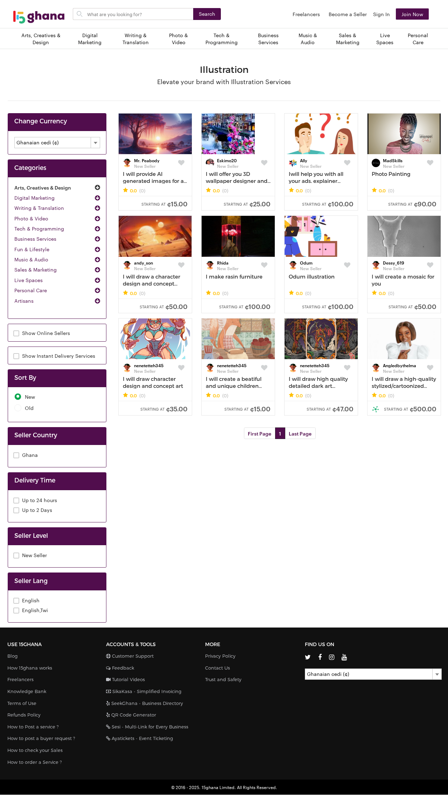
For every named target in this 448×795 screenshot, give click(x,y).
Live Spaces (384, 39)
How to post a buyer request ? (41, 738)
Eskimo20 (227, 160)
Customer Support (132, 656)
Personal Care (418, 39)
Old (29, 408)
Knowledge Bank (26, 691)
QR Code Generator (133, 715)
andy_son (143, 262)
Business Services (268, 39)
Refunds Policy (24, 715)
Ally (303, 160)
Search (207, 13)
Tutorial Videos (128, 679)
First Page (259, 433)
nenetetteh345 (148, 365)
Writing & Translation (135, 39)
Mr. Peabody (147, 160)
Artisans (24, 300)
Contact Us (217, 668)
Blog (12, 656)
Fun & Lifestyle (31, 249)
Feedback (122, 668)
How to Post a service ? (33, 726)
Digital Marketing (90, 39)
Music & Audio (308, 39)
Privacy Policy (220, 656)
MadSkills (392, 160)
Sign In (381, 14)
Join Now (412, 14)
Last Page (300, 433)
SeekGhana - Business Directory (146, 703)
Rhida (223, 262)
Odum (306, 262)
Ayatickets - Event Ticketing (141, 738)
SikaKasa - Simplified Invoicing (146, 691)
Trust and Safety (223, 679)
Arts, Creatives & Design (41, 39)
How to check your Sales (35, 750)
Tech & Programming (221, 39)
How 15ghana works (29, 668)
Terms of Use (21, 703)
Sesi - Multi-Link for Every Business (149, 726)
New (30, 396)
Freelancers (306, 14)
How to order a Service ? (34, 762)
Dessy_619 (393, 262)
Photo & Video (178, 39)
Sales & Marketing (347, 39)
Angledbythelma (399, 365)
